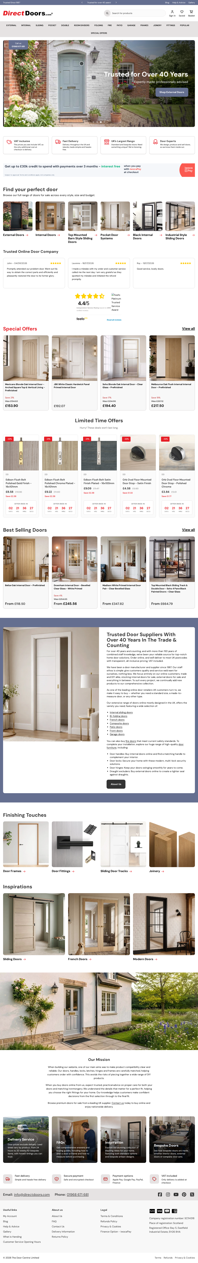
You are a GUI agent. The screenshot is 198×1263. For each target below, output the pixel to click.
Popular (184, 25)
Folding (98, 25)
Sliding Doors (12, 959)
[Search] (107, 13)
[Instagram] (168, 1194)
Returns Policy (60, 1236)
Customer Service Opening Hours (22, 1241)
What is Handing (12, 1236)
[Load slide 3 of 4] (101, 122)
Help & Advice (178, 2)
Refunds (168, 1257)
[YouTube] (176, 1194)
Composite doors (119, 723)
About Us (116, 784)
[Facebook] (160, 1194)
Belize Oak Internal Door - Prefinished (25, 585)
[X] (192, 1194)
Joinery (157, 25)
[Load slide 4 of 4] (104, 122)
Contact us (118, 1103)
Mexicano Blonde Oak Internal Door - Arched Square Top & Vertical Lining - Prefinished (25, 387)
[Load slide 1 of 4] (93, 122)
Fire (110, 25)
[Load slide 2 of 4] (97, 122)
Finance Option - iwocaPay (116, 1231)
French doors (117, 719)
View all (188, 328)
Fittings (170, 25)
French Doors (77, 959)
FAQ (54, 1221)
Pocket (52, 25)
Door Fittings (61, 871)
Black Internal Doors (143, 236)
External (11, 25)
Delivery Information (63, 1231)
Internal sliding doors (121, 712)
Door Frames (12, 871)
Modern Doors (143, 959)
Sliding (39, 25)
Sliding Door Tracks (114, 871)
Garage (131, 25)
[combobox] (138, 13)
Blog (167, 2)
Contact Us (58, 1226)
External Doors (13, 235)
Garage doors (117, 734)
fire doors (131, 741)
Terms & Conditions (112, 1216)
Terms (158, 1257)
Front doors (116, 730)
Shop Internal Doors (124, 96)
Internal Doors (46, 235)
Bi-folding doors (118, 716)
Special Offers (99, 33)
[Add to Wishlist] (44, 340)
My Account (10, 1216)
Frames (144, 25)
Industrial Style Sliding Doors (176, 236)
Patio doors (116, 727)
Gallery (191, 2)
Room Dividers (81, 25)
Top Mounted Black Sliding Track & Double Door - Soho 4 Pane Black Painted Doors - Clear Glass (169, 588)
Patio (119, 25)
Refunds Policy (109, 1221)
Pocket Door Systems (109, 236)
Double (65, 25)
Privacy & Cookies (111, 1226)
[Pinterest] (184, 1194)
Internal (26, 25)
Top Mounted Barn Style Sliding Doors (80, 238)
